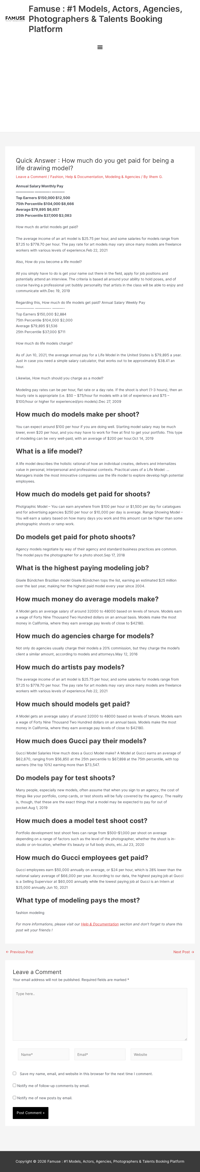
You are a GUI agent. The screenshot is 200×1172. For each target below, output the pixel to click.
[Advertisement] (100, 93)
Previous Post (19, 952)
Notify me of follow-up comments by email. (53, 1086)
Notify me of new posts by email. (44, 1098)
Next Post (183, 952)
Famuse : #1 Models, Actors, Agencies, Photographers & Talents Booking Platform (105, 19)
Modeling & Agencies (122, 177)
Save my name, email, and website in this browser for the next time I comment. (86, 1074)
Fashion (56, 177)
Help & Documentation (84, 177)
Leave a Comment (31, 177)
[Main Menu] (99, 47)
